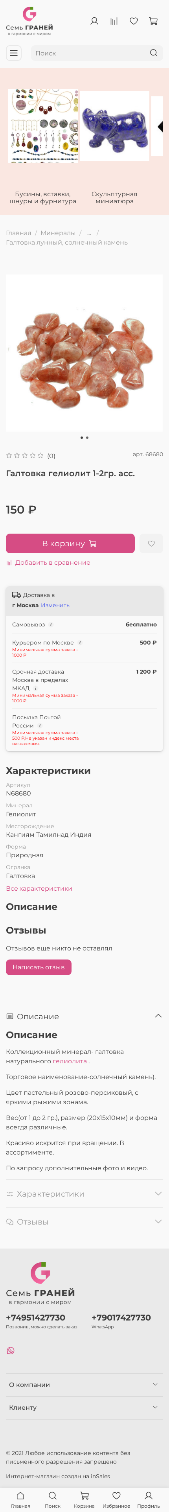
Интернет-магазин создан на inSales (58, 1476)
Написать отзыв (39, 967)
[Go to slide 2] (87, 437)
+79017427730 (121, 1317)
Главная (18, 233)
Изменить (55, 605)
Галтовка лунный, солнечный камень (67, 242)
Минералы (58, 233)
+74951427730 (35, 1317)
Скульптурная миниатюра (115, 197)
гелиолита (70, 1061)
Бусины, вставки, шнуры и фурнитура (42, 197)
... (89, 233)
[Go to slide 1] (82, 437)
